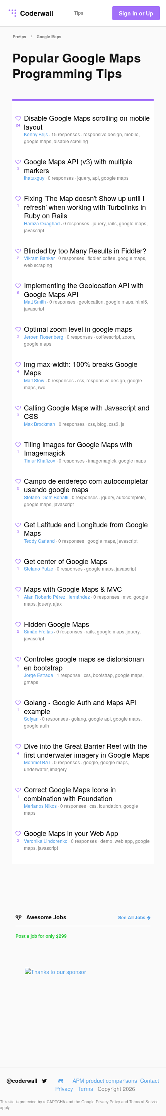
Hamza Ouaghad (42, 223)
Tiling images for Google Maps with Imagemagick (78, 448)
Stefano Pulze (39, 568)
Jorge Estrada (39, 675)
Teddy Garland (40, 540)
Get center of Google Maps (65, 561)
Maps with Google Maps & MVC (73, 589)
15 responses (66, 134)
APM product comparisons (105, 1080)
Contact (149, 1080)
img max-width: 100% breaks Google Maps (80, 368)
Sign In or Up (136, 13)
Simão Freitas (39, 631)
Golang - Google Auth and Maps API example (80, 706)
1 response (69, 675)
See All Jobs (132, 917)
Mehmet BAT (38, 762)
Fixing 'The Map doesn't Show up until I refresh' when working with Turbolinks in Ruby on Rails (85, 206)
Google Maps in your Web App (71, 833)
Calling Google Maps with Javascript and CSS (86, 411)
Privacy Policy (108, 1101)
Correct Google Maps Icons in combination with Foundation (70, 793)
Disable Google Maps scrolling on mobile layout (87, 122)
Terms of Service (144, 1101)
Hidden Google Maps (56, 624)
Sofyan (32, 718)
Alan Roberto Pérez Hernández (57, 596)
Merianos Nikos (41, 805)
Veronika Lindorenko (46, 840)
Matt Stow (35, 380)
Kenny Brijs (36, 134)
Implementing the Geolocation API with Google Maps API (84, 289)
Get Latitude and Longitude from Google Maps (86, 528)
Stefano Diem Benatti (46, 497)
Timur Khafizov (40, 460)
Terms (85, 1088)
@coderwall (23, 1080)
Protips (19, 36)
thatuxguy (35, 177)
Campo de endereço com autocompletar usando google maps (86, 485)
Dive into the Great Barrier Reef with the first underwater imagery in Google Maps (86, 750)
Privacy (64, 1088)
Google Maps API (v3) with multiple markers (78, 165)
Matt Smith (35, 301)
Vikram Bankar (40, 258)
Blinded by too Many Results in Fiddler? (85, 250)
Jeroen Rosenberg (44, 336)
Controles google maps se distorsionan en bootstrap (84, 662)
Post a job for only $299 (41, 935)
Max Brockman (40, 423)
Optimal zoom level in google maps (78, 329)
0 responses (61, 177)
